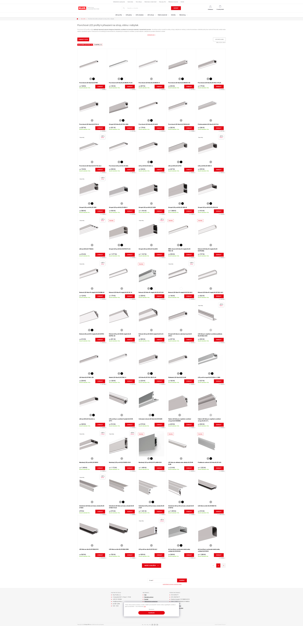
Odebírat (182, 580)
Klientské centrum (148, 597)
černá (93, 78)
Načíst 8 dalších (150, 565)
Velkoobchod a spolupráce (119, 1)
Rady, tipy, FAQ (162, 1)
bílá (124, 78)
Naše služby (130, 1)
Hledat (176, 8)
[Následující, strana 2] (218, 565)
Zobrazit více (151, 35)
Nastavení (151, 609)
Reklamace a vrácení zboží (150, 1)
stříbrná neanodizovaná (210, 330)
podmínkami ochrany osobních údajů (172, 584)
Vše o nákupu (139, 1)
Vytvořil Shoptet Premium (220, 624)
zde (145, 606)
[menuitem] (119, 14)
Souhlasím (151, 613)
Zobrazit (100, 86)
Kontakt (182, 1)
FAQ (145, 595)
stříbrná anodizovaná (90, 78)
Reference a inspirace (173, 1)
